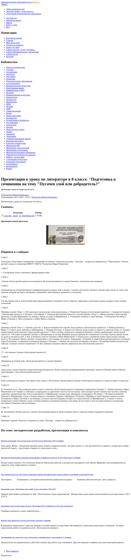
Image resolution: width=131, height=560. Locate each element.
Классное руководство (16, 143)
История (10, 93)
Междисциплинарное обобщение (20, 152)
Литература (11, 100)
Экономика (11, 136)
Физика (9, 127)
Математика (11, 102)
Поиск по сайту (13, 47)
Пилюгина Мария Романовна (44, 197)
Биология (10, 74)
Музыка (9, 106)
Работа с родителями (15, 157)
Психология (11, 118)
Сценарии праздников (16, 162)
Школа (9, 23)
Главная (9, 40)
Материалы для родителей (17, 148)
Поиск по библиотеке (15, 67)
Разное (9, 169)
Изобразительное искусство (18, 86)
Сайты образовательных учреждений (22, 52)
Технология (11, 125)
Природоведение (13, 116)
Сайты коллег (12, 54)
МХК (8, 104)
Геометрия (10, 79)
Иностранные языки (15, 88)
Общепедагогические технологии (21, 155)
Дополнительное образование (19, 81)
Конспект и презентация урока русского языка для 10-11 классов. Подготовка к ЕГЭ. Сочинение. (32, 441)
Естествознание (13, 83)
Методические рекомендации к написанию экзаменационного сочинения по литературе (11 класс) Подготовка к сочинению (40, 457)
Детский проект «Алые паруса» (20, 11)
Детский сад (11, 18)
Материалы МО (13, 146)
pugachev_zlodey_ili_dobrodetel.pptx (19, 216)
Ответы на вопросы (14, 45)
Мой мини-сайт (13, 43)
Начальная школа (13, 20)
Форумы (10, 56)
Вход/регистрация (14, 38)
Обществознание (13, 111)
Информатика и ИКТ (15, 90)
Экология (10, 134)
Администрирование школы (18, 139)
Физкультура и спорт (15, 129)
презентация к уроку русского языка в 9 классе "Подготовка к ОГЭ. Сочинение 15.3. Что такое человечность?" (37, 506)
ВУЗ (8, 27)
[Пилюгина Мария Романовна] (15, 195)
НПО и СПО (11, 25)
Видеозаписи (12, 166)
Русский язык (12, 123)
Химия (9, 132)
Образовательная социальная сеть (20, 2)
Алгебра (9, 70)
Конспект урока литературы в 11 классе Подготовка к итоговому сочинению (26, 520)
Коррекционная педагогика (18, 95)
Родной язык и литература (17, 120)
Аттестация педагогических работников (23, 14)
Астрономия (11, 72)
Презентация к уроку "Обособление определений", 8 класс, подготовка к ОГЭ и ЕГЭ (28, 489)
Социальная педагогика (16, 159)
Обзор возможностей (15, 9)
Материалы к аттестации (17, 150)
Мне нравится (12, 551)
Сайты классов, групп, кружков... (20, 50)
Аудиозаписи (12, 164)
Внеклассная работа (15, 141)
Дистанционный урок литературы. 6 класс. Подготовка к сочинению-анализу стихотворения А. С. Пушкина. (36, 537)
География (10, 77)
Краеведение (11, 97)
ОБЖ (8, 109)
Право (9, 113)
